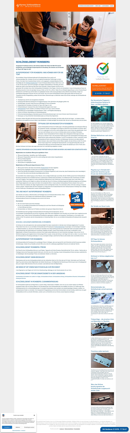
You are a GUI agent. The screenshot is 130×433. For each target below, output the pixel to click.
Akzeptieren (7, 427)
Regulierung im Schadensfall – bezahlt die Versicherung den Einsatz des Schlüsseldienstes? (101, 172)
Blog (111, 5)
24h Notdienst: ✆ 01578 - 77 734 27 (114, 429)
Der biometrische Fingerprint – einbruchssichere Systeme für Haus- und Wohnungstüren (101, 102)
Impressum (23, 430)
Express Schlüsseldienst (86, 5)
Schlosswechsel (22, 108)
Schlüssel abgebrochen (31, 83)
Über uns (97, 5)
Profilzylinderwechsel (59, 227)
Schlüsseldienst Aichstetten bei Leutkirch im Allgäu (28, 276)
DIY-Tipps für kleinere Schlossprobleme (98, 240)
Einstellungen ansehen (29, 427)
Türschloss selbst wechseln (100, 351)
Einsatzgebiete (77, 428)
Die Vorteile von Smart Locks (100, 206)
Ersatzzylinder (44, 168)
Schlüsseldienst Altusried (71, 276)
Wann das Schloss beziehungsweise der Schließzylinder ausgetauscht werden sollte (100, 387)
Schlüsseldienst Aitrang (58, 276)
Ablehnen (18, 427)
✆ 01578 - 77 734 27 (102, 93)
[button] (34, 415)
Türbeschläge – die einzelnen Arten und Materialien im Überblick (102, 320)
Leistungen (105, 5)
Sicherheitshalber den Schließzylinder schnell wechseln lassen (101, 289)
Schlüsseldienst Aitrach (46, 276)
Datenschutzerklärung (16, 430)
